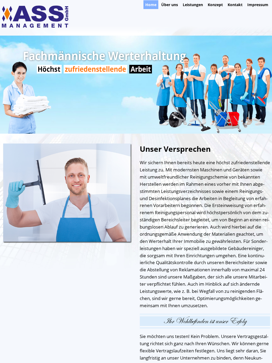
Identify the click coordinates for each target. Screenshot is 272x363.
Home (150, 4)
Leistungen (193, 4)
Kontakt (235, 4)
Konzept (215, 4)
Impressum (257, 4)
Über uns (169, 4)
